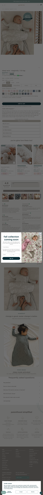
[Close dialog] (40, 234)
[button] (41, 493)
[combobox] (6, 254)
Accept (20, 491)
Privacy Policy (10, 488)
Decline (32, 491)
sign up (11, 258)
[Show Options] (9, 254)
